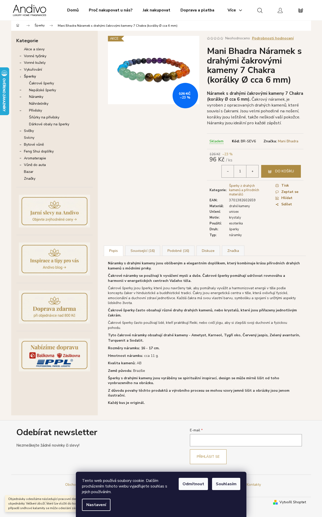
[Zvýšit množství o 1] (252, 171)
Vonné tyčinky (35, 56)
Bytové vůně (34, 144)
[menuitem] (73, 10)
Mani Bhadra (288, 141)
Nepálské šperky (42, 90)
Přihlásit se (208, 456)
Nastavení (96, 505)
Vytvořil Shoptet (292, 502)
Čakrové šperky (41, 83)
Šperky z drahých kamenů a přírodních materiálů (244, 190)
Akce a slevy (34, 49)
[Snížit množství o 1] (228, 171)
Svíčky (29, 130)
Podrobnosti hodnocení (273, 38)
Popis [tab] (113, 250)
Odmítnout (193, 484)
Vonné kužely (35, 62)
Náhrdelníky (38, 103)
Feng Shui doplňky (39, 151)
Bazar (28, 171)
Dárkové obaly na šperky (49, 124)
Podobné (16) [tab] (178, 250)
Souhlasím (226, 484)
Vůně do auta (35, 164)
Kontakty (254, 484)
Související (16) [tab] (143, 250)
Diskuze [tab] (208, 250)
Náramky (36, 96)
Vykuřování (33, 69)
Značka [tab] (233, 250)
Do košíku (284, 171)
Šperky (30, 76)
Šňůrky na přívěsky (44, 117)
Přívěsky (35, 110)
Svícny (29, 137)
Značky (29, 178)
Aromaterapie (35, 158)
